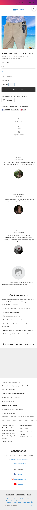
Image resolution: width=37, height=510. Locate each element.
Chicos (11, 56)
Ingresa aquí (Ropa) (22, 56)
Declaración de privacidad (22, 499)
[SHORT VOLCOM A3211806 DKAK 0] (18, 32)
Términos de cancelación (13, 502)
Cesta (18, 128)
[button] (8, 100)
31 (4, 71)
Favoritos (18, 121)
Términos (10, 499)
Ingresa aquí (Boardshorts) (11, 58)
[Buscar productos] (34, 9)
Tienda (4, 56)
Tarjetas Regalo (18, 135)
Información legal (27, 502)
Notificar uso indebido (25, 506)
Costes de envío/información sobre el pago (19, 501)
